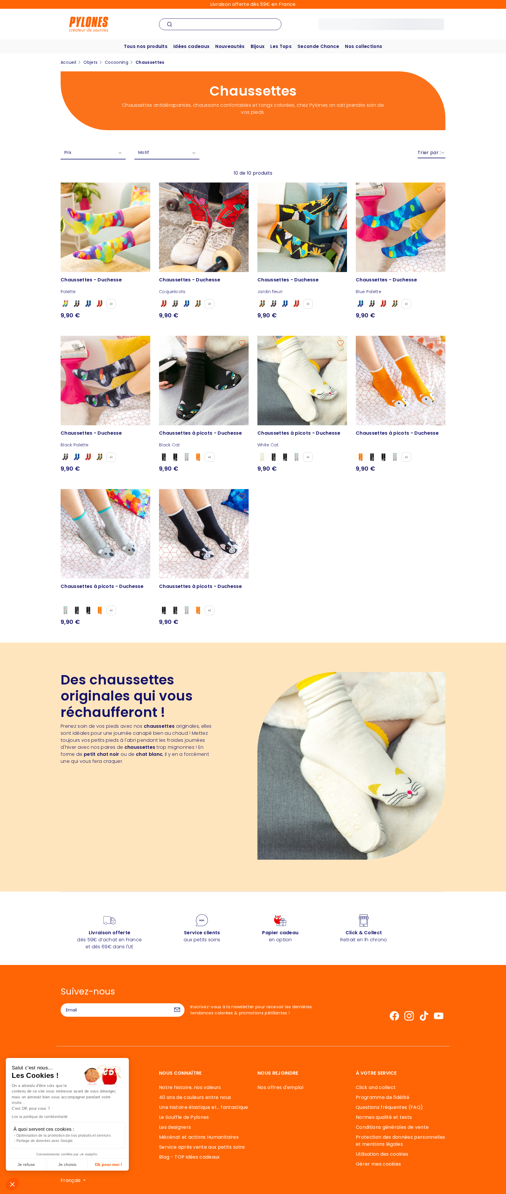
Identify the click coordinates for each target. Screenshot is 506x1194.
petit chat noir (101, 754)
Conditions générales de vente (392, 1127)
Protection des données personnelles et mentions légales (400, 1140)
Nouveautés (230, 46)
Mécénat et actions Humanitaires (199, 1137)
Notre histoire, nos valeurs (190, 1087)
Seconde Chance (318, 46)
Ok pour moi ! (108, 1164)
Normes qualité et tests (384, 1117)
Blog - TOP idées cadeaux (189, 1157)
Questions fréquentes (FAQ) (389, 1107)
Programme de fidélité (383, 1097)
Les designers (175, 1127)
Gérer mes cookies (378, 1164)
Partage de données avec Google (44, 1141)
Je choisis (67, 1164)
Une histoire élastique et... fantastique (203, 1107)
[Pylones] (89, 23)
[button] (12, 1184)
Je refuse (26, 1164)
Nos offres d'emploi (280, 1087)
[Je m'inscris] (177, 1010)
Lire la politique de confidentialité (40, 1117)
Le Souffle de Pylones (184, 1117)
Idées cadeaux (191, 46)
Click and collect (376, 1087)
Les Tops (281, 46)
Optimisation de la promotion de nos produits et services (63, 1135)
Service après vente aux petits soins (202, 1147)
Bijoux (258, 46)
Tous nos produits (145, 46)
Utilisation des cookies (382, 1154)
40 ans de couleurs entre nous (195, 1097)
